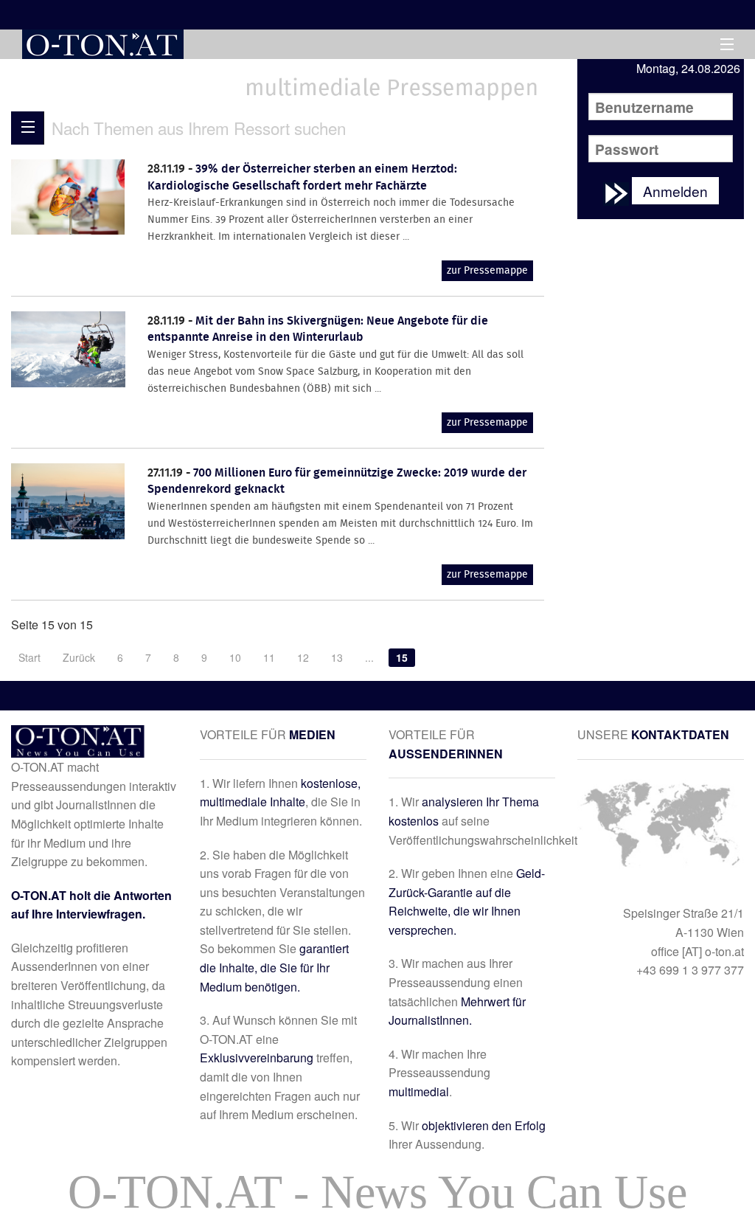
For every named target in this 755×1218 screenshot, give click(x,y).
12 (303, 657)
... (369, 657)
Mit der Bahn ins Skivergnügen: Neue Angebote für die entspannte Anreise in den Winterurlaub (317, 329)
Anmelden (675, 191)
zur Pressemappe (487, 271)
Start (29, 657)
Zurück (79, 657)
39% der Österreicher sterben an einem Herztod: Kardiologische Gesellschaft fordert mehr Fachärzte (302, 177)
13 (337, 657)
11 (269, 657)
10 (235, 657)
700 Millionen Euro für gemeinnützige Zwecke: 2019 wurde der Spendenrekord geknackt (336, 481)
